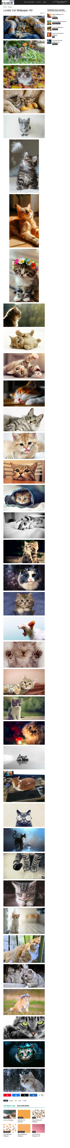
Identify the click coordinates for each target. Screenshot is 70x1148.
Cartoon (20, 1117)
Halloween (7, 1132)
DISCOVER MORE (23, 1106)
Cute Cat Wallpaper (8, 1120)
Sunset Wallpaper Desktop (59, 21)
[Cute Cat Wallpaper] (9, 1114)
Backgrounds (56, 23)
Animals (6, 1117)
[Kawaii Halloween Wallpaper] (24, 1128)
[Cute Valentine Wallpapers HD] (38, 1128)
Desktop (55, 18)
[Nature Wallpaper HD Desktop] (49, 16)
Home (4, 7)
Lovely (24, 1100)
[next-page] (7, 1139)
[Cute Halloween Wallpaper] (9, 1128)
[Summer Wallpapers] (49, 29)
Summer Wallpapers (57, 27)
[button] (60, 2)
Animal (11, 1100)
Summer (55, 29)
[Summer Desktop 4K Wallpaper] (49, 35)
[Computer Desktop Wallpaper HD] (49, 42)
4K (53, 37)
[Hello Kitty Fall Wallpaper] (24, 1114)
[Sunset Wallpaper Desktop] (49, 23)
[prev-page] (4, 1139)
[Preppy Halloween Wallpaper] (38, 1114)
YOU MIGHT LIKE (9, 1106)
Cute (20, 1100)
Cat (16, 1100)
